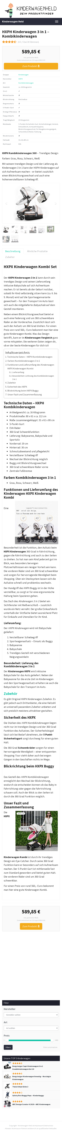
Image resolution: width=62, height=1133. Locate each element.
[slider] (7, 1040)
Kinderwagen (23, 74)
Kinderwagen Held (13, 21)
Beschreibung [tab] (12, 251)
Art (5, 1022)
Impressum (39, 1125)
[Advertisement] (31, 964)
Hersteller (9, 1009)
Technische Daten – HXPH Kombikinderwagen (29, 356)
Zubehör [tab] (10, 257)
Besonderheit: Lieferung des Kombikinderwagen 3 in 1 (33, 377)
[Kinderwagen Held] (31, 10)
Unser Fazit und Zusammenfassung (24, 394)
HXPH (20, 79)
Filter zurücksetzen (50, 1047)
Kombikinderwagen (26, 83)
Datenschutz (48, 1125)
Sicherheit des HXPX (17, 386)
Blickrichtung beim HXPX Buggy (22, 390)
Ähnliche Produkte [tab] (37, 251)
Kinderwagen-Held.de (26, 1125)
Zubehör (11, 382)
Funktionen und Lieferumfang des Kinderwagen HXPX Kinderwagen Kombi (30, 366)
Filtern (8, 1047)
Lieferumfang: (18, 372)
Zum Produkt (29, 66)
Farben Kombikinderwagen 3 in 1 (23, 360)
